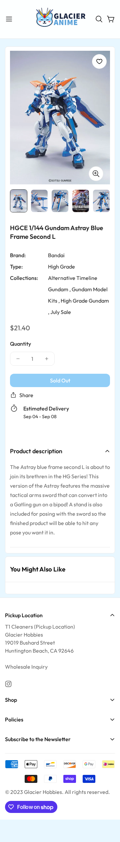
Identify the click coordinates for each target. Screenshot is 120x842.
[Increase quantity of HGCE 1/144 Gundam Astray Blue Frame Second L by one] (46, 358)
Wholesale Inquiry (26, 666)
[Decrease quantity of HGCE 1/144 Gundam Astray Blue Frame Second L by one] (18, 358)
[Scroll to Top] (108, 806)
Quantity (20, 343)
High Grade (61, 266)
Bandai (56, 254)
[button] (99, 19)
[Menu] (9, 19)
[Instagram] (8, 684)
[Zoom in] (96, 173)
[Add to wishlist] (99, 61)
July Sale (60, 311)
